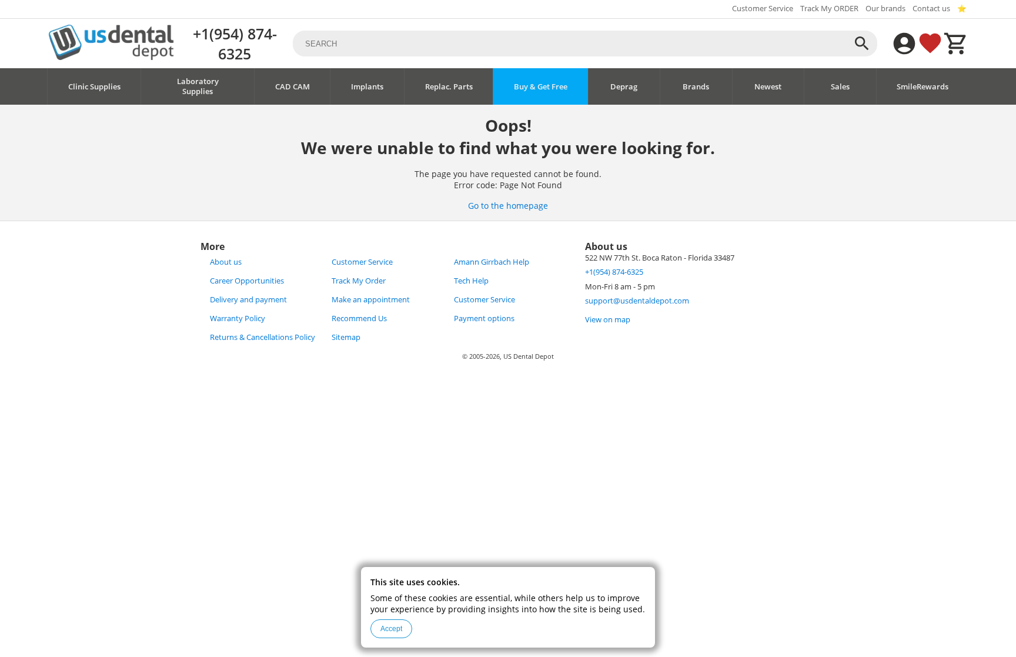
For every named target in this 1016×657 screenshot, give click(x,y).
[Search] (862, 43)
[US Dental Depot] (111, 56)
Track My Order (359, 281)
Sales (840, 87)
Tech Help (471, 281)
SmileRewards (922, 87)
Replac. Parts (449, 87)
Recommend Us (359, 319)
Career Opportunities (247, 281)
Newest (767, 87)
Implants (367, 87)
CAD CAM (292, 87)
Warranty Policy (237, 319)
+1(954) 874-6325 (235, 44)
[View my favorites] (930, 43)
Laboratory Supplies (198, 86)
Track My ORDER (829, 9)
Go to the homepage (508, 205)
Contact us (931, 9)
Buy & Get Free (540, 87)
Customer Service (762, 9)
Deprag (623, 87)
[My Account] (904, 43)
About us (226, 262)
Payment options (484, 319)
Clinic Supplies (94, 87)
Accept (391, 629)
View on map (607, 320)
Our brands (885, 9)
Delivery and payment (248, 300)
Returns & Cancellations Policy (262, 337)
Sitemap (346, 337)
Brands (696, 87)
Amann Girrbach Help (491, 262)
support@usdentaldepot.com (637, 301)
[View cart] (956, 43)
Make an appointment (371, 300)
